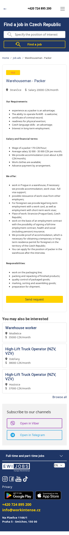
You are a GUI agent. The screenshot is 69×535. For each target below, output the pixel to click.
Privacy (7, 487)
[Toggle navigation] (62, 8)
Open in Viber (29, 423)
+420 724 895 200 (39, 8)
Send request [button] (34, 299)
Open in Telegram (32, 435)
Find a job (34, 44)
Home (5, 58)
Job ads (17, 58)
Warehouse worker (21, 328)
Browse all (59, 397)
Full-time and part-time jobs (25, 456)
